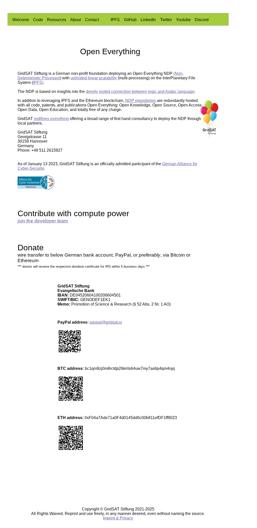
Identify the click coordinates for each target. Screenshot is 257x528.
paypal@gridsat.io (106, 322)
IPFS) (38, 82)
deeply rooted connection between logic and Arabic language (140, 91)
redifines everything (51, 118)
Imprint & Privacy (118, 518)
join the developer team (43, 220)
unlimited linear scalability (94, 78)
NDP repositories (140, 100)
